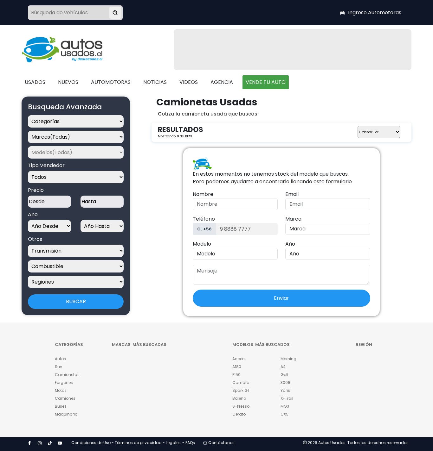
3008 (285, 382)
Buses (61, 406)
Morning (288, 358)
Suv (58, 366)
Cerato (239, 414)
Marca (293, 218)
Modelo (202, 243)
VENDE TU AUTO (266, 82)
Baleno (239, 398)
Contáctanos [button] (221, 442)
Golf (284, 374)
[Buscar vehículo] (115, 13)
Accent (239, 358)
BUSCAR (76, 301)
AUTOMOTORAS (111, 82)
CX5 (284, 414)
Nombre (203, 194)
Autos (60, 358)
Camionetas (67, 374)
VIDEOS (188, 82)
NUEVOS (68, 82)
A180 (236, 366)
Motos (61, 390)
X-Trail (287, 398)
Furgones (64, 382)
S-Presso (240, 406)
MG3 (285, 406)
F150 (236, 374)
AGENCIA (221, 82)
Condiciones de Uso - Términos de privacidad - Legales (126, 442)
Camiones (65, 398)
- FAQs (188, 442)
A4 (283, 366)
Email (292, 194)
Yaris (285, 390)
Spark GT (241, 390)
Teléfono (204, 218)
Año (290, 243)
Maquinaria (66, 414)
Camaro (240, 382)
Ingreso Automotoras (374, 12)
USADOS (35, 82)
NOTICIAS (155, 82)
